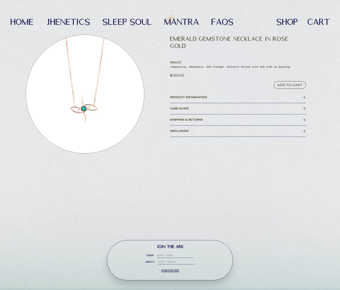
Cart (318, 21)
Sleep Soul (127, 21)
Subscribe (170, 271)
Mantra (181, 21)
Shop (287, 21)
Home (22, 21)
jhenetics (68, 21)
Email (149, 262)
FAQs (222, 21)
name (150, 255)
